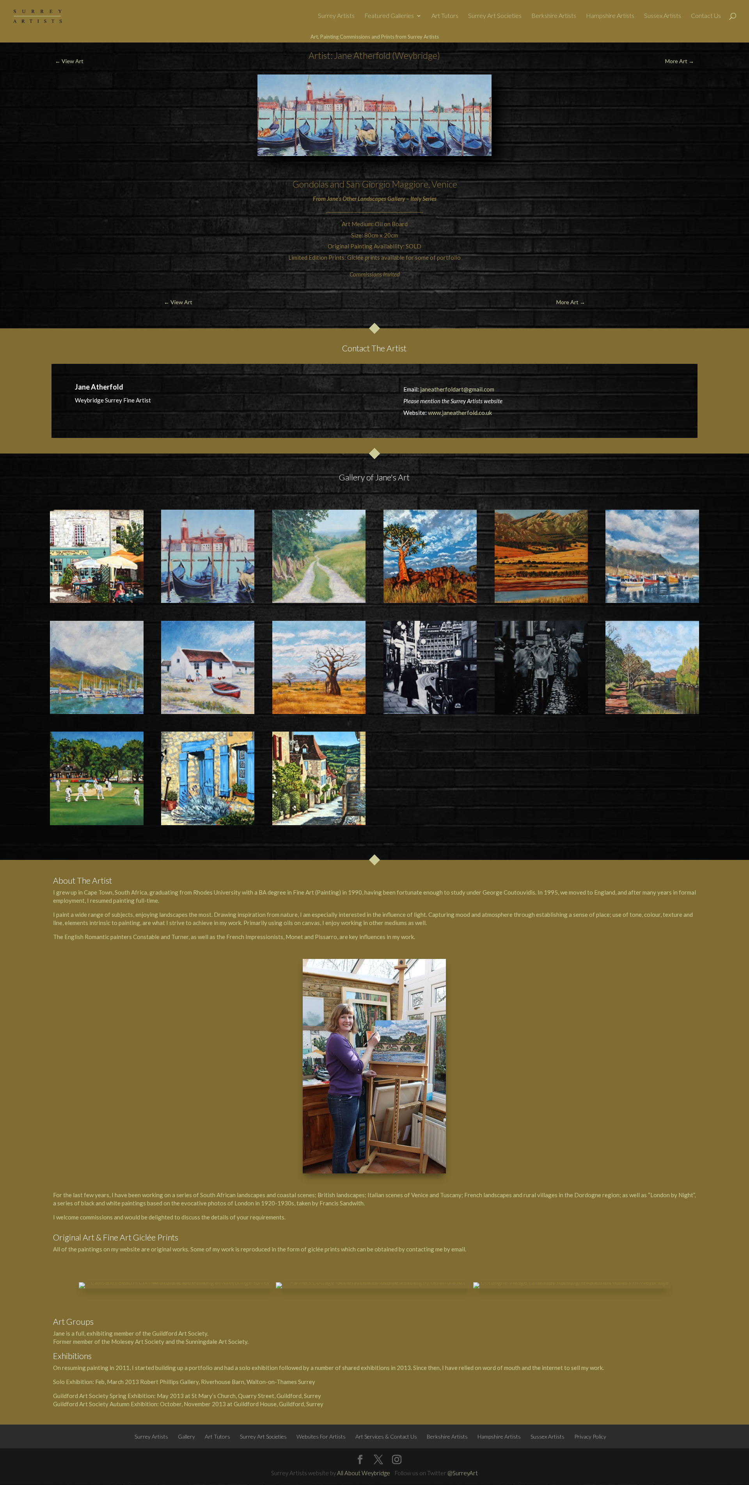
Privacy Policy (590, 1436)
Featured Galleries (389, 16)
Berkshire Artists (553, 16)
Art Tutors (444, 16)
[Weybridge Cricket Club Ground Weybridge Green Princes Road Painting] (96, 778)
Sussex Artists (662, 16)
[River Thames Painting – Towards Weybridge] (652, 667)
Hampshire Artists (610, 16)
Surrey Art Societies (495, 16)
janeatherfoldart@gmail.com (457, 389)
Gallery (186, 1436)
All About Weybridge (363, 1472)
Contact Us (706, 16)
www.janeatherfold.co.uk (460, 412)
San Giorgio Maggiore (387, 184)
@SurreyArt (462, 1472)
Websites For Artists (321, 1436)
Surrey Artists (336, 16)
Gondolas (310, 184)
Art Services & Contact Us (386, 1436)
